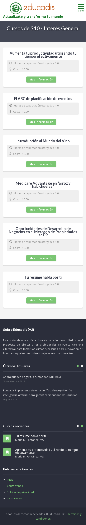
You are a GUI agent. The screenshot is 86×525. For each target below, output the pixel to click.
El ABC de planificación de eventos (43, 99)
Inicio (10, 479)
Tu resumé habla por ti (43, 277)
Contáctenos (15, 486)
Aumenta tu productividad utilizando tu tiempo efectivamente (43, 55)
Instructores (14, 498)
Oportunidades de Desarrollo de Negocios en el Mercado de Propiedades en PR (43, 232)
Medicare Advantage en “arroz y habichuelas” (43, 185)
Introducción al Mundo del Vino (43, 141)
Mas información (41, 79)
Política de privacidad (20, 492)
